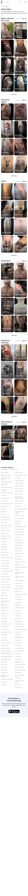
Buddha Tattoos (4, 533)
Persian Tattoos (18, 545)
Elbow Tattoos (4, 610)
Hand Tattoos (4, 661)
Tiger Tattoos (18, 645)
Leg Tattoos (3, 684)
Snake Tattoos (18, 605)
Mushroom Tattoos (19, 518)
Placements (6, 261)
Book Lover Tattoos (5, 530)
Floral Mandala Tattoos (6, 632)
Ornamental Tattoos (19, 532)
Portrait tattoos (18, 556)
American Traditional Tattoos (6, 478)
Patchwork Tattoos (19, 542)
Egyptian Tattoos (5, 607)
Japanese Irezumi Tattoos (7, 679)
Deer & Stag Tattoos (5, 584)
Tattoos (20, 1)
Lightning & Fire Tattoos (20, 475)
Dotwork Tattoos (4, 595)
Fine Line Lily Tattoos (5, 624)
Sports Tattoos (18, 613)
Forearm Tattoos (4, 640)
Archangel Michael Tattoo (7, 492)
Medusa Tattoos (18, 491)
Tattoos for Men (18, 634)
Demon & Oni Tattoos (6, 587)
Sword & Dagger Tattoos (20, 629)
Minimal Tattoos (18, 503)
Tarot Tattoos (18, 632)
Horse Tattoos (4, 670)
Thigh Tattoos (18, 640)
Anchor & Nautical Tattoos (7, 482)
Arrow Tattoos (4, 501)
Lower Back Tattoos (19, 480)
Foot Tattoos (4, 637)
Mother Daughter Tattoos (21, 509)
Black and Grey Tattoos (6, 525)
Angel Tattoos (4, 484)
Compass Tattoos (5, 563)
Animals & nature (5, 101)
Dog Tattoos (3, 593)
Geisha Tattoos (4, 645)
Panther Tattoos (18, 540)
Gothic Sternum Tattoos (6, 653)
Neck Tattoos (18, 523)
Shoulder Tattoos (19, 586)
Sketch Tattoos (18, 591)
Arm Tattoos (4, 495)
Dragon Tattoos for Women (5, 601)
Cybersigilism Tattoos (6, 579)
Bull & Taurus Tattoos (6, 536)
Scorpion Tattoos (19, 583)
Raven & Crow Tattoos (20, 561)
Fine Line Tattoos (5, 626)
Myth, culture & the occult (7, 19)
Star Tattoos (17, 615)
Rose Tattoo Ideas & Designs (19, 573)
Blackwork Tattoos (5, 528)
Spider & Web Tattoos (20, 607)
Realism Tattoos (18, 564)
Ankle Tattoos (4, 490)
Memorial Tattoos (19, 494)
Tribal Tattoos (18, 659)
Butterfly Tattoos (4, 538)
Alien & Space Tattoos (6, 475)
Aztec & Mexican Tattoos (6, 503)
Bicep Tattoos (4, 522)
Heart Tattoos (4, 664)
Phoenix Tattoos (18, 548)
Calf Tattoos (3, 541)
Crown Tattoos (4, 574)
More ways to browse (6, 423)
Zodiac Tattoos (18, 687)
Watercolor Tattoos (19, 667)
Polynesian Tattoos (19, 553)
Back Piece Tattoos (5, 506)
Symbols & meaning (5, 341)
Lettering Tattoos (19, 472)
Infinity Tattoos (4, 672)
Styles (3, 181)
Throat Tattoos (18, 643)
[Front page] (1, 2)
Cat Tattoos (3, 544)
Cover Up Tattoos (5, 568)
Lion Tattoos (18, 478)
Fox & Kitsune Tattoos (6, 643)
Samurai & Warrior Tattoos (19, 577)
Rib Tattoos (17, 569)
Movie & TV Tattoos (19, 515)
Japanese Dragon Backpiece (5, 676)
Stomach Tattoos (19, 621)
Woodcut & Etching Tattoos (19, 681)
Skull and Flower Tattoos (20, 594)
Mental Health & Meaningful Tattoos (19, 497)
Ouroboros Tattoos (19, 534)
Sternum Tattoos (19, 618)
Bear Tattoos (4, 511)
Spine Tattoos (18, 610)
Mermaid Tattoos (19, 501)
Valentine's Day (18, 661)
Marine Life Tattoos (19, 486)
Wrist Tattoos (18, 684)
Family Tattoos (4, 621)
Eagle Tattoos (4, 605)
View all (24, 18)
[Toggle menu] (25, 2)
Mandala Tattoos (19, 483)
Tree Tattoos (18, 656)
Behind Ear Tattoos (5, 517)
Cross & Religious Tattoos (7, 571)
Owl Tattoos (17, 537)
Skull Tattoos (18, 597)
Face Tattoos (4, 618)
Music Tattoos (18, 521)
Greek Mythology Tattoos (6, 656)
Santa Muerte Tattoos (20, 580)
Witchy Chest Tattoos (20, 675)
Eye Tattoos (3, 615)
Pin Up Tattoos (18, 551)
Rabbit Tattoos (18, 559)
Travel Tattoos (18, 653)
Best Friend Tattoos (5, 519)
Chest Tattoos (4, 549)
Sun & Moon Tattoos (19, 624)
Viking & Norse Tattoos (20, 664)
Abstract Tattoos (4, 472)
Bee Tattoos (3, 514)
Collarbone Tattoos (5, 560)
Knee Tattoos (4, 682)
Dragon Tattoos (4, 598)
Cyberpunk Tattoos (5, 576)
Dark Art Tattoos (4, 582)
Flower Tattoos (4, 634)
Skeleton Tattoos (18, 588)
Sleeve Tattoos (18, 599)
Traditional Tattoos (19, 648)
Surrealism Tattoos (19, 626)
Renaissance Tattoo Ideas (21, 567)
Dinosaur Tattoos (5, 590)
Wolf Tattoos (18, 678)
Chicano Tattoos (4, 552)
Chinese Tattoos (4, 555)
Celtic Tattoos (4, 547)
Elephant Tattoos (5, 613)
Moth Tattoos (18, 506)
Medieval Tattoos (19, 488)
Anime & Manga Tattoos (6, 487)
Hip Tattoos (3, 667)
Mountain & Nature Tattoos (19, 512)
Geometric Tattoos (5, 648)
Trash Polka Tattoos (19, 651)
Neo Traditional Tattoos (20, 526)
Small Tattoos (18, 602)
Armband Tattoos (5, 498)
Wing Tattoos (18, 672)
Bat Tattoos (3, 509)
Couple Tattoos (4, 565)
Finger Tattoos (4, 629)
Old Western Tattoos (19, 529)
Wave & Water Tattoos (20, 670)
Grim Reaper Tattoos (5, 659)
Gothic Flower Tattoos (6, 651)
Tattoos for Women (19, 637)
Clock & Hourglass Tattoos (7, 557)
